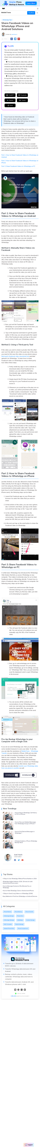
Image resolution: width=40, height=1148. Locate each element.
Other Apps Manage (9, 920)
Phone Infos (20, 916)
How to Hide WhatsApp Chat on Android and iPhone (18, 890)
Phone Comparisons (23, 928)
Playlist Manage (19, 924)
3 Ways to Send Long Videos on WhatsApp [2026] (18, 893)
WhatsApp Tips (7, 20)
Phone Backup (18, 911)
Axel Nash (14, 34)
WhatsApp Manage (8, 916)
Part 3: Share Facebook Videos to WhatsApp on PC (18, 166)
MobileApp (20, 920)
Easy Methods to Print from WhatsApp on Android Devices (20, 896)
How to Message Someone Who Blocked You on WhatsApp (17, 887)
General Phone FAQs (9, 928)
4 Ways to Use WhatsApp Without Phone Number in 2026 (20, 878)
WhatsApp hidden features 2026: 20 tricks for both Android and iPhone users (18, 882)
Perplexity (24, 95)
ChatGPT (11, 95)
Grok (11, 105)
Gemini (11, 100)
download (9, 775)
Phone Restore (7, 911)
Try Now (31, 13)
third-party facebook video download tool (15, 356)
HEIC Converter (8, 924)
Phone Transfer (29, 911)
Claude (23, 100)
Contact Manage (30, 920)
